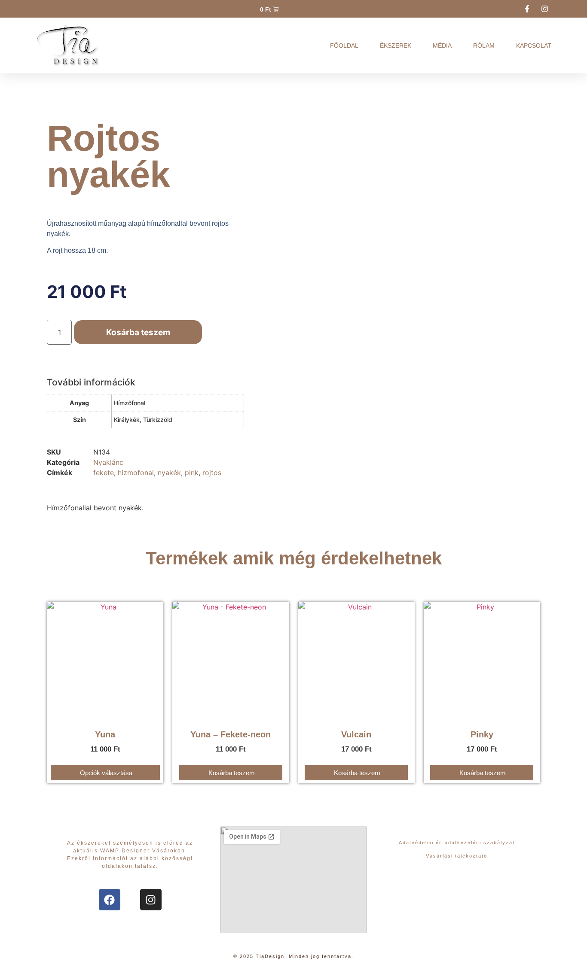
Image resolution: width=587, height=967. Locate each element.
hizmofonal (136, 472)
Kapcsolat (533, 45)
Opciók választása (106, 772)
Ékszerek (395, 45)
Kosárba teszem (138, 332)
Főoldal (344, 45)
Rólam (484, 45)
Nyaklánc (108, 462)
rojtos (211, 472)
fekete (103, 472)
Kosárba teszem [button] (231, 772)
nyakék (169, 472)
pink (192, 472)
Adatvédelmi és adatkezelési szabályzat (457, 842)
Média (442, 45)
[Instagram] (151, 899)
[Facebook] (109, 899)
